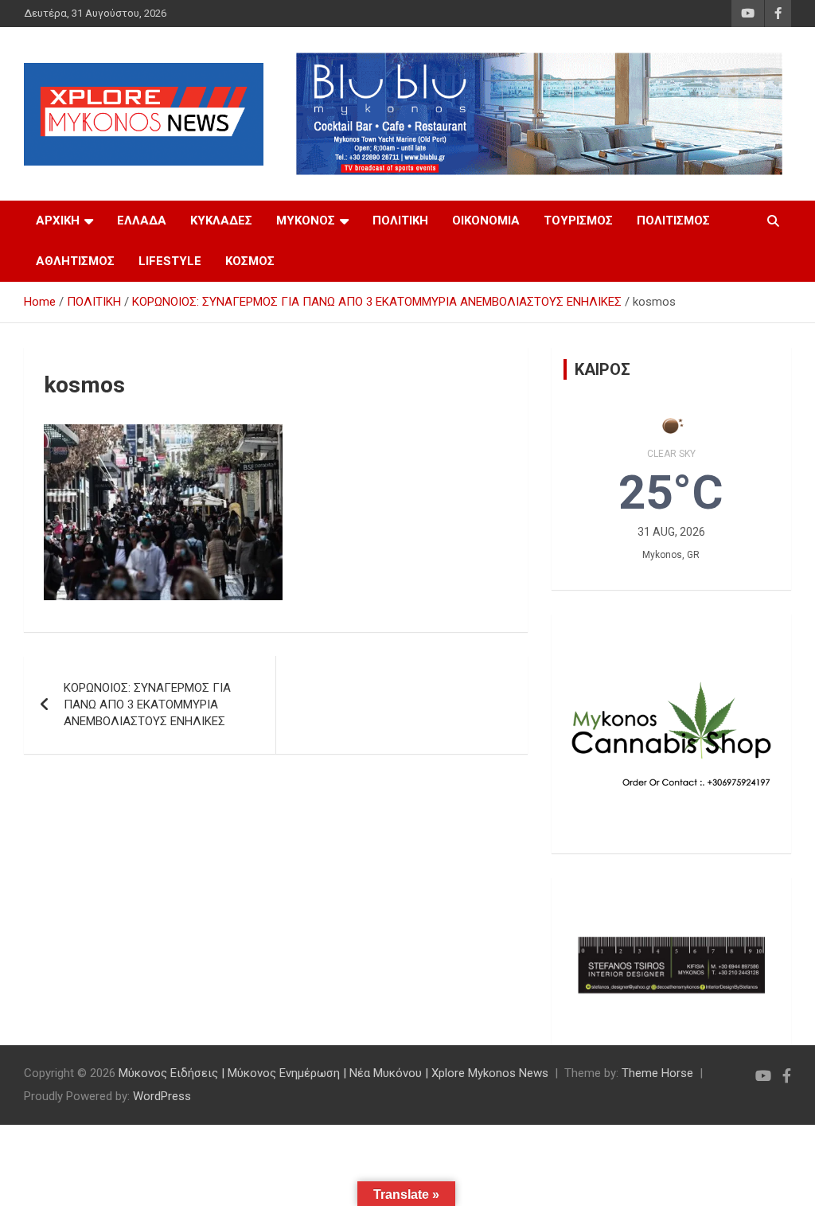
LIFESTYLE (169, 261)
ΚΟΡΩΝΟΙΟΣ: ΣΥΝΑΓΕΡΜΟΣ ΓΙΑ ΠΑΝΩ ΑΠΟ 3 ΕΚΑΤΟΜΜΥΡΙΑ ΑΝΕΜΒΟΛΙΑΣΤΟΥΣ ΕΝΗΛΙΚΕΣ (147, 704)
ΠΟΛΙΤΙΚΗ (400, 220)
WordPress (162, 1096)
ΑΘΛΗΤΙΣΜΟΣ (75, 261)
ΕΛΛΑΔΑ (141, 220)
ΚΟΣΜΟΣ (250, 261)
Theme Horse (657, 1073)
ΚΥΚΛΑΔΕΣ (221, 220)
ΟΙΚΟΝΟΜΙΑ (486, 220)
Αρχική (58, 220)
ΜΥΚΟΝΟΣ (305, 220)
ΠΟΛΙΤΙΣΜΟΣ (673, 220)
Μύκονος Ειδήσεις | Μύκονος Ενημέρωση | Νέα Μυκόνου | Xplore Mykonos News (333, 1073)
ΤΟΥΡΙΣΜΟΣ (578, 220)
